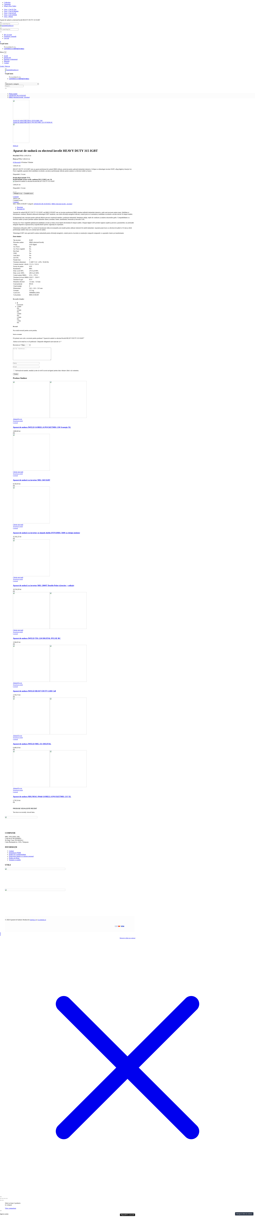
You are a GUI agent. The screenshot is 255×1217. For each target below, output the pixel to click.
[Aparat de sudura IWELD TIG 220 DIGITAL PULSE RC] (50, 628)
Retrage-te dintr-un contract (244, 1214)
